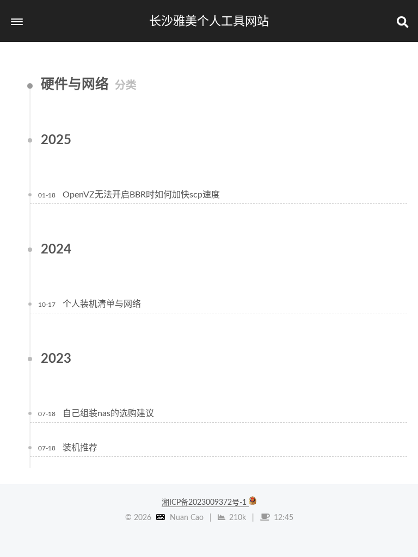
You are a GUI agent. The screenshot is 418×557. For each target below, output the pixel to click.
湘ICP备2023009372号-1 (205, 502)
